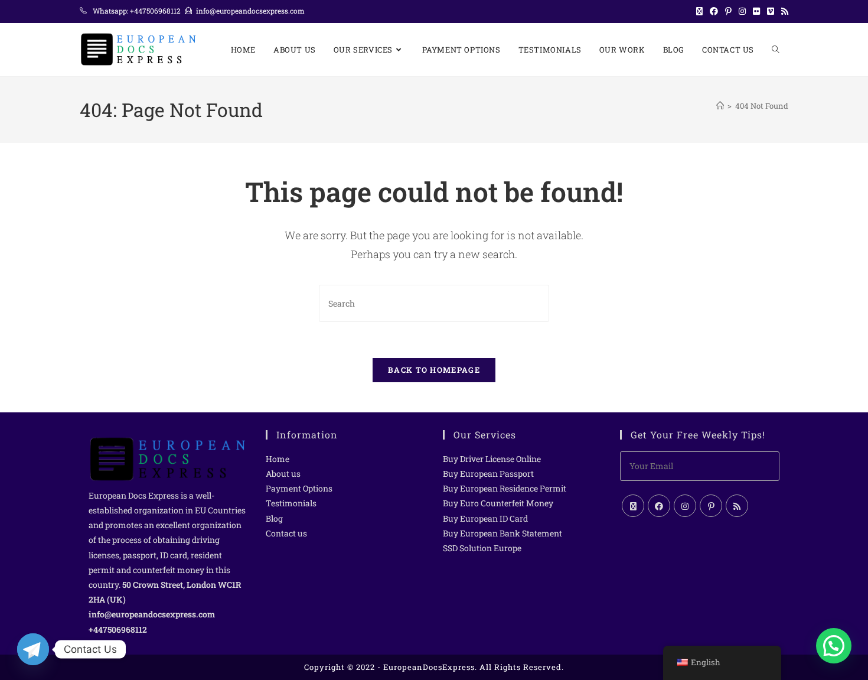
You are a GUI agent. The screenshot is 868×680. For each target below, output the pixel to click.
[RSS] (737, 505)
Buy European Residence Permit (504, 488)
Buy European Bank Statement (502, 533)
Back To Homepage (434, 370)
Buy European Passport (488, 473)
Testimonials (291, 503)
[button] (833, 645)
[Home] (720, 105)
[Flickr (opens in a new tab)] (756, 11)
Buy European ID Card (485, 518)
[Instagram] (685, 505)
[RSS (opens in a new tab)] (783, 11)
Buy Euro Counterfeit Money (498, 503)
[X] (633, 505)
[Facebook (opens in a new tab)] (714, 11)
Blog (274, 518)
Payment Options (299, 488)
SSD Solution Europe (482, 548)
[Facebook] (659, 505)
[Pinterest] (711, 505)
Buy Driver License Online (492, 458)
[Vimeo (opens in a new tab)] (770, 11)
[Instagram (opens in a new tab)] (742, 11)
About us (283, 473)
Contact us (286, 533)
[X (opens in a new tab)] (699, 11)
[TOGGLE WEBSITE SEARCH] (775, 49)
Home (277, 458)
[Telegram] (33, 649)
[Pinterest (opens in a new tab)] (728, 11)
